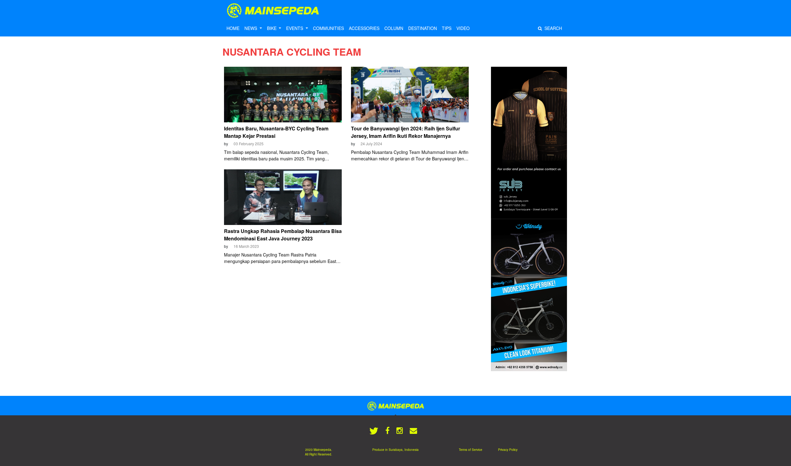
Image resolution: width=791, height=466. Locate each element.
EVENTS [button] (295, 28)
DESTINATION (422, 28)
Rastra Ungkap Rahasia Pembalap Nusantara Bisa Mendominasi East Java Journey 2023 (283, 234)
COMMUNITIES (328, 28)
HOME (232, 28)
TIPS (446, 28)
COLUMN (393, 28)
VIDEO (463, 28)
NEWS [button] (251, 28)
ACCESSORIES (364, 28)
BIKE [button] (272, 28)
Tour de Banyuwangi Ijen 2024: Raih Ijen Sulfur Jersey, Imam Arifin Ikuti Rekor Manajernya (405, 132)
